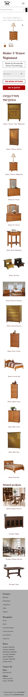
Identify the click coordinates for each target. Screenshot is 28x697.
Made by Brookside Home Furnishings (14, 64)
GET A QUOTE (14, 87)
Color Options (7, 635)
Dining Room (6, 601)
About (4, 624)
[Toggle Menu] (23, 3)
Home (4, 18)
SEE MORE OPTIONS (14, 81)
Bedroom (9, 18)
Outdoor (5, 612)
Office (4, 608)
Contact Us (6, 638)
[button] (22, 25)
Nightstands (16, 18)
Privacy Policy (21, 692)
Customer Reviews (8, 628)
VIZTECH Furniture (19, 694)
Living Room (6, 604)
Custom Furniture (8, 631)
